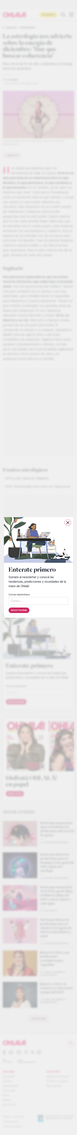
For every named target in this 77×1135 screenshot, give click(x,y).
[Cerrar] (67, 522)
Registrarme (19, 610)
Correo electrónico (19, 594)
